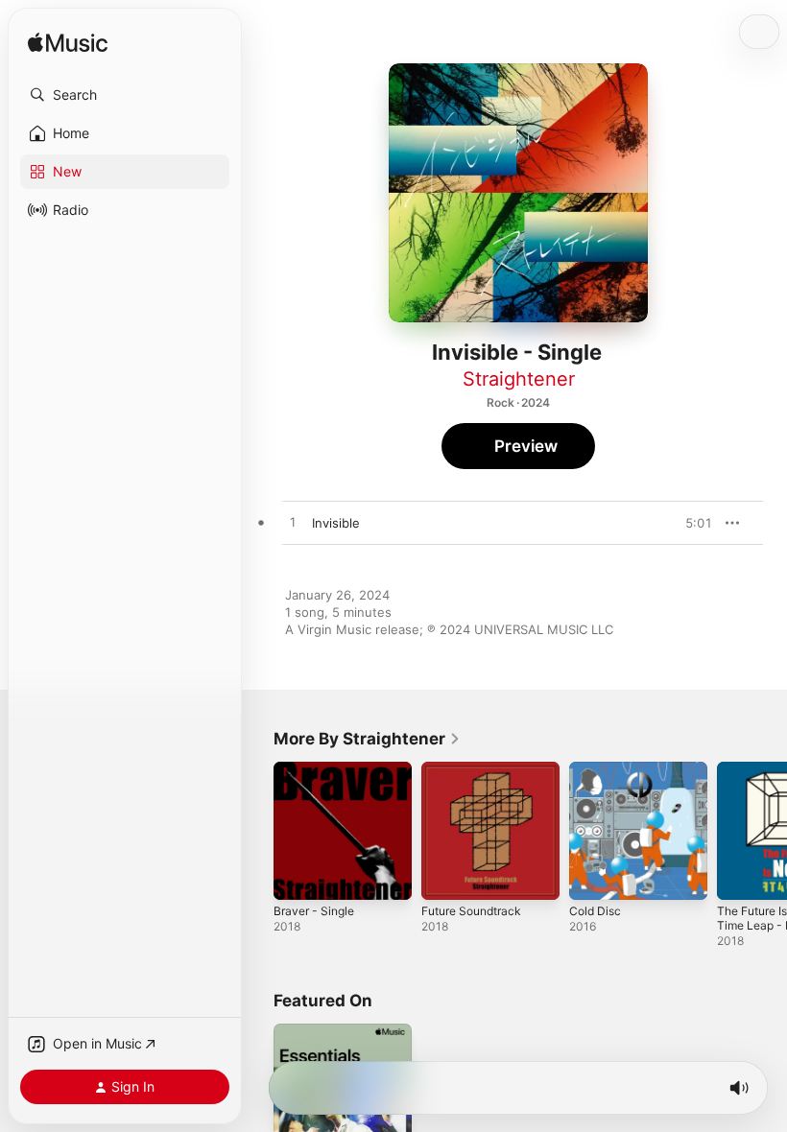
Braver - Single (314, 911)
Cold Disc (595, 911)
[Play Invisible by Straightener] (293, 522)
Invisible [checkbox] (336, 523)
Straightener (519, 378)
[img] (67, 44)
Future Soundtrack (471, 911)
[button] (124, 95)
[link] (367, 738)
